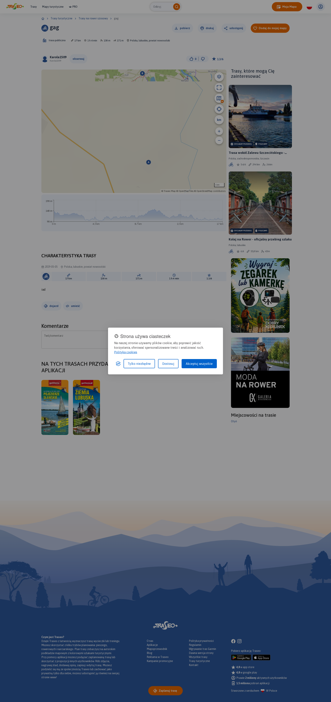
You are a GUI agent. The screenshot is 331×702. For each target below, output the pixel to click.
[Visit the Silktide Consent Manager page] (118, 363)
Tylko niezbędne (139, 363)
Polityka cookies (125, 352)
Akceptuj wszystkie (199, 363)
